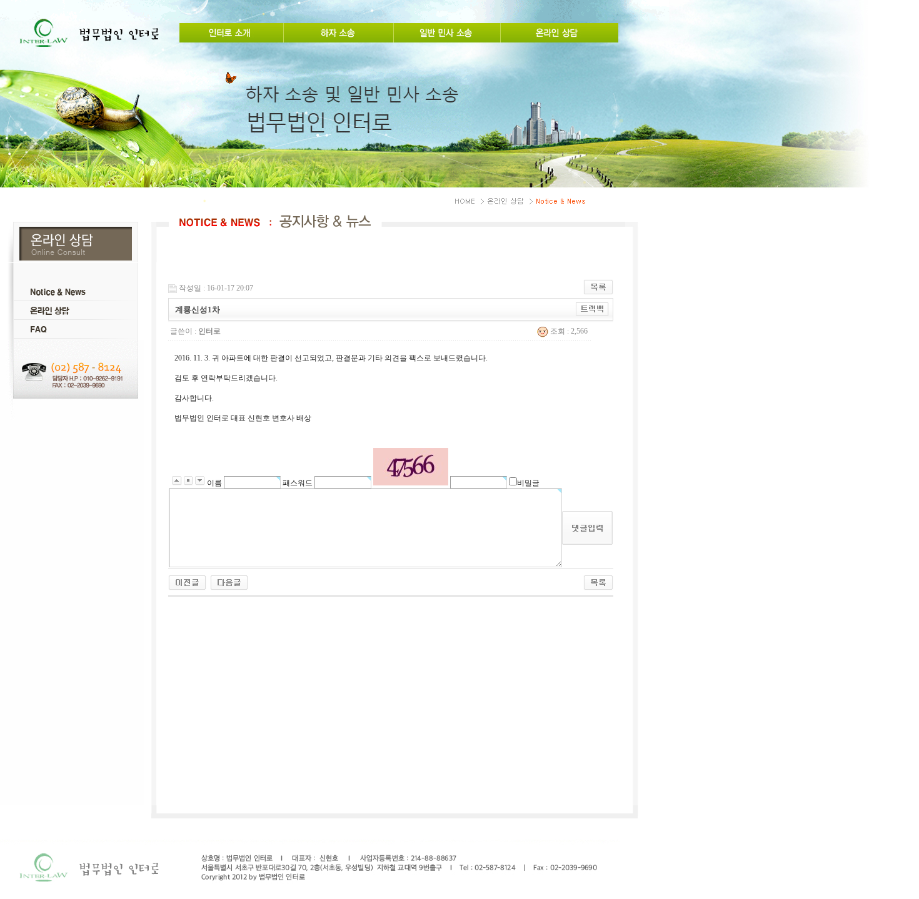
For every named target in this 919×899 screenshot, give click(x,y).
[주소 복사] (592, 308)
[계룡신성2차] (187, 582)
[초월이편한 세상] (229, 582)
